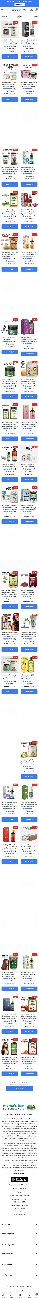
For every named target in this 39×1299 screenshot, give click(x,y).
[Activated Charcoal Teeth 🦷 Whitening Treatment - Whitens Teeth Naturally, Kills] (29, 29)
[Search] (7, 10)
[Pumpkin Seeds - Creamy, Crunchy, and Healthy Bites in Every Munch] (10, 664)
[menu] (2, 9)
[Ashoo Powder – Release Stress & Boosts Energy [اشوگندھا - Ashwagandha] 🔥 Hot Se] (10, 579)
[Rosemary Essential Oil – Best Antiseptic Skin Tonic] (10, 454)
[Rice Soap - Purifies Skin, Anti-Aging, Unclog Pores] (29, 454)
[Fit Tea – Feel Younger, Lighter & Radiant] (10, 326)
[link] (11, 1296)
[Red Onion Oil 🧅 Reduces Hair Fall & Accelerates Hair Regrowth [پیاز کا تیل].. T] (29, 199)
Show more (19, 1088)
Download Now (19, 4)
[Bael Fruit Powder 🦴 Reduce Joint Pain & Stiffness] (29, 286)
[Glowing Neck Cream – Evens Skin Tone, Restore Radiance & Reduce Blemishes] (10, 116)
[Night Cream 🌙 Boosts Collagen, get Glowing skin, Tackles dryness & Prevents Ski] (10, 709)
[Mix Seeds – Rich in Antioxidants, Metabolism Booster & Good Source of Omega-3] (10, 29)
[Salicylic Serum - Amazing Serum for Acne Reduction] (10, 751)
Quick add (10, 57)
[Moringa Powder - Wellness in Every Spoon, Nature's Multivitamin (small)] (29, 116)
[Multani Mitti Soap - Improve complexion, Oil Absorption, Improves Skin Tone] (29, 834)
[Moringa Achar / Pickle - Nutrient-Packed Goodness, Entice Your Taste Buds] (29, 749)
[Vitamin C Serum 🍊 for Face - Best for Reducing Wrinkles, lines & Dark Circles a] (29, 241)
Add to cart (29, 57)
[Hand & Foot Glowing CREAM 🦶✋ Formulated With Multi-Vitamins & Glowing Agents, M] (29, 72)
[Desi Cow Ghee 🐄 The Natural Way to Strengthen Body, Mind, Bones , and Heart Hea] (29, 369)
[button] (18, 16)
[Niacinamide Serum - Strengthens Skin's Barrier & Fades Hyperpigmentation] (29, 157)
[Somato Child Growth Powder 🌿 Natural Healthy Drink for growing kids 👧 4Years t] (29, 494)
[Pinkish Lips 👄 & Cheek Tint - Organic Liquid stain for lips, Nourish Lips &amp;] (29, 411)
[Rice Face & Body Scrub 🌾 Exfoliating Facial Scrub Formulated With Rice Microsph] (10, 72)
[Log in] (31, 10)
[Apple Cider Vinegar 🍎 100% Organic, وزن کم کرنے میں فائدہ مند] (29, 709)
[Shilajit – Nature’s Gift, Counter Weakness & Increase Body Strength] (29, 878)
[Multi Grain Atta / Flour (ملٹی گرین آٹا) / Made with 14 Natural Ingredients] (10, 241)
